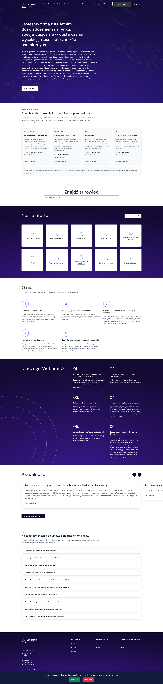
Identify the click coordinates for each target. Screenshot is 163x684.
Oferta (43, 4)
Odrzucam (88, 680)
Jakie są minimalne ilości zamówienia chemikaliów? (42, 558)
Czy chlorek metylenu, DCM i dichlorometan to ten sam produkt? (47, 587)
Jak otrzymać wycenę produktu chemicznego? (41, 594)
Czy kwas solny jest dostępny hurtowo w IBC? (41, 572)
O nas (50, 4)
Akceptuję (74, 680)
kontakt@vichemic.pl (28, 669)
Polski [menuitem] (135, 4)
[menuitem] (136, 4)
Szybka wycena (122, 4)
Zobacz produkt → (29, 161)
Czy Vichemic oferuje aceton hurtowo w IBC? (40, 565)
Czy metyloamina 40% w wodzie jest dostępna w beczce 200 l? (47, 580)
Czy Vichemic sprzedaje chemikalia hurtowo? (40, 550)
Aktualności (68, 4)
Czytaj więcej (29, 503)
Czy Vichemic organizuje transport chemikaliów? (42, 602)
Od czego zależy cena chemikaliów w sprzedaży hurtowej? (45, 617)
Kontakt (84, 4)
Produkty (57, 4)
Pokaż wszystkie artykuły (32, 516)
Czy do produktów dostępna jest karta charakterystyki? (44, 609)
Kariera (77, 4)
